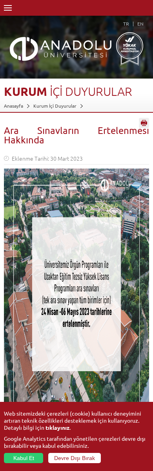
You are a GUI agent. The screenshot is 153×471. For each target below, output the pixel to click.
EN (140, 23)
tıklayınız (57, 427)
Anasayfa (13, 106)
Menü (8, 8)
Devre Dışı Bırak (74, 458)
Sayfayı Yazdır (144, 123)
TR (126, 23)
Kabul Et (23, 458)
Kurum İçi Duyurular (54, 106)
